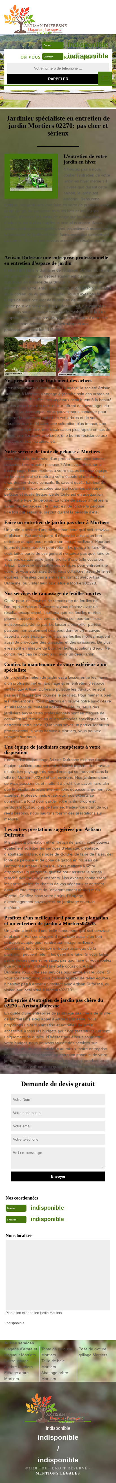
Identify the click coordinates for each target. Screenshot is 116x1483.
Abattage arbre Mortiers (54, 1375)
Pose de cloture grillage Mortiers (93, 1352)
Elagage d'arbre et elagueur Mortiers (20, 1352)
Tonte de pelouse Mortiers (56, 1352)
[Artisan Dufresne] (36, 16)
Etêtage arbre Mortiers (16, 1375)
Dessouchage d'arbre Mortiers (18, 1364)
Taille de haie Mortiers (53, 1364)
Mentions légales (58, 1473)
